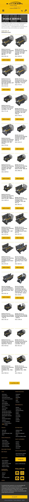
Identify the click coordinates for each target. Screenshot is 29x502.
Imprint (23, 500)
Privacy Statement (17, 500)
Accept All (14, 497)
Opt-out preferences (8, 500)
